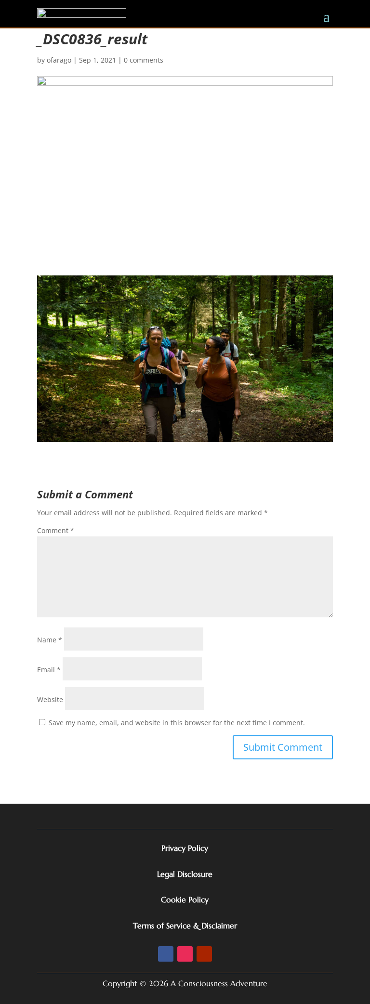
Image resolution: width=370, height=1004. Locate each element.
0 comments (143, 60)
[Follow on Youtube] (204, 954)
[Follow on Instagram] (185, 954)
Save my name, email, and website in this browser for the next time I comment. (177, 722)
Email (49, 669)
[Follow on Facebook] (165, 954)
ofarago (59, 60)
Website (50, 699)
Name (49, 639)
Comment (55, 530)
